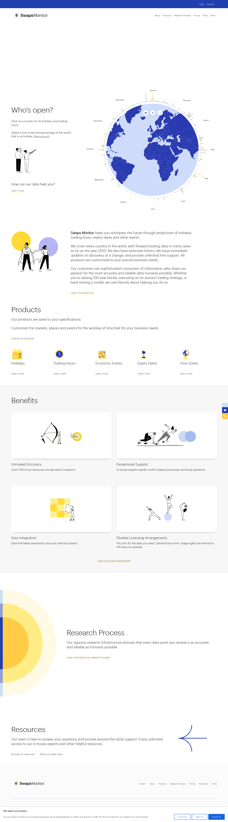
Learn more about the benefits (114, 560)
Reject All (199, 817)
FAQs (205, 15)
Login (201, 4)
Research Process (182, 15)
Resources (203, 784)
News (212, 15)
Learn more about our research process (88, 657)
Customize (182, 817)
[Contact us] (225, 410)
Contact (210, 4)
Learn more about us (82, 292)
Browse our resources (23, 754)
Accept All (216, 817)
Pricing (196, 15)
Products (167, 15)
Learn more (17, 190)
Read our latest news (51, 754)
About (157, 15)
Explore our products (22, 338)
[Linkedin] (225, 416)
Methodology (41, 136)
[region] (114, 814)
